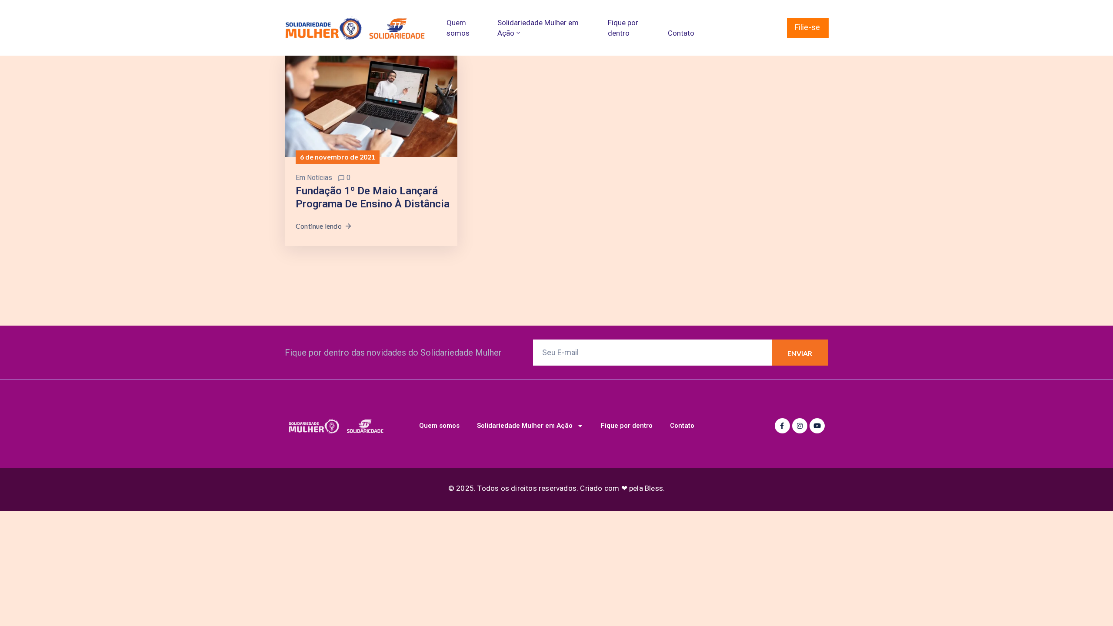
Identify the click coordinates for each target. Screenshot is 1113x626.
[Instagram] (799, 425)
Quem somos (458, 27)
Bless (654, 488)
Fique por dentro (623, 27)
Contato (681, 33)
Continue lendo (319, 226)
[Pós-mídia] (371, 105)
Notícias (319, 177)
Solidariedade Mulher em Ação (538, 27)
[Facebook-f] (782, 425)
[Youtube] (817, 425)
